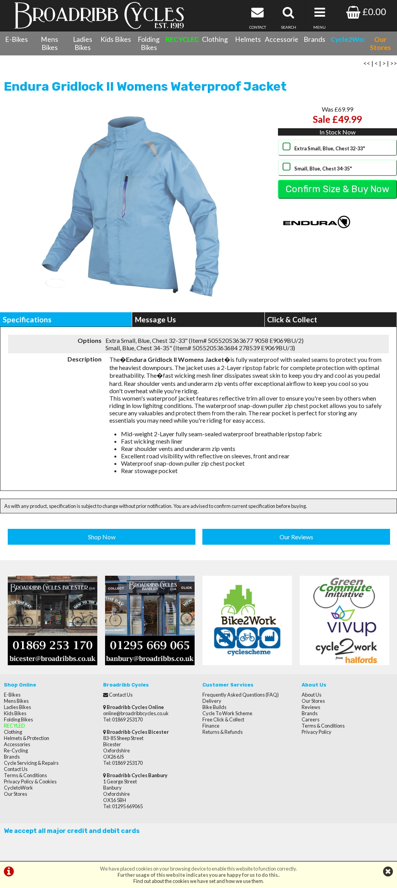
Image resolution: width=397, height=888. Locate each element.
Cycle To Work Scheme (227, 713)
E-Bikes (16, 39)
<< (366, 63)
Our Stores (15, 794)
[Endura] (317, 239)
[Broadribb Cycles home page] (99, 15)
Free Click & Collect (223, 719)
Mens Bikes (49, 43)
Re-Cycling (16, 750)
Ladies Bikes (82, 43)
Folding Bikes (149, 43)
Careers (310, 719)
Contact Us (16, 769)
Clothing (215, 39)
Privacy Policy (316, 732)
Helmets (248, 39)
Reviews (311, 707)
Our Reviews (296, 536)
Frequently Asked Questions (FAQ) (240, 695)
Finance (210, 726)
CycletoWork (18, 788)
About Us (311, 695)
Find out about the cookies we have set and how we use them (198, 881)
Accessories (281, 39)
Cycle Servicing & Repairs (31, 763)
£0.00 (373, 11)
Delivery (211, 701)
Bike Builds (214, 707)
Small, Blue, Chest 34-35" (323, 168)
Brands (314, 39)
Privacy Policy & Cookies (30, 781)
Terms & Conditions (25, 775)
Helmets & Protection (26, 738)
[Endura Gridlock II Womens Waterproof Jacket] (132, 205)
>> (393, 63)
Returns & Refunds (222, 732)
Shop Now (102, 536)
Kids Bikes (115, 39)
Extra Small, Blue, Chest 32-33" (329, 148)
